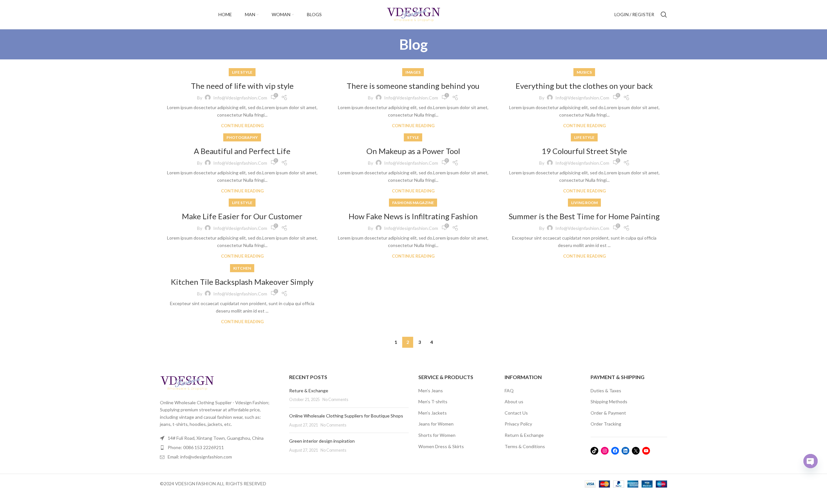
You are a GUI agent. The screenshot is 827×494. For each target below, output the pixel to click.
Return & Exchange (524, 435)
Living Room (584, 202)
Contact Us (516, 413)
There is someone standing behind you (413, 85)
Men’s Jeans (430, 390)
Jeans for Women (436, 424)
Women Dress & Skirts (441, 446)
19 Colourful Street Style (584, 151)
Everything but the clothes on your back (584, 85)
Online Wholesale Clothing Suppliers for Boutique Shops (346, 415)
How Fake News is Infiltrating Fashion (413, 216)
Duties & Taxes (606, 390)
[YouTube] (646, 451)
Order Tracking (606, 424)
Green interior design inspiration (322, 441)
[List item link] (219, 447)
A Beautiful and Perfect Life (242, 151)
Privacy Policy (518, 424)
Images (413, 72)
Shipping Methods (609, 401)
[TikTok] (594, 451)
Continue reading (242, 126)
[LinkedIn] (625, 451)
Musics (584, 72)
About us (514, 401)
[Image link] (187, 382)
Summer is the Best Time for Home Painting (584, 216)
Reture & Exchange (308, 390)
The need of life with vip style (242, 85)
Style (413, 137)
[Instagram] (605, 451)
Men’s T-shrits (432, 401)
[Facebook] (615, 451)
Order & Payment (608, 413)
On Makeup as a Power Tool (413, 151)
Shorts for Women (436, 435)
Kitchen (242, 268)
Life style (242, 72)
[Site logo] (413, 14)
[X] (636, 451)
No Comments (335, 399)
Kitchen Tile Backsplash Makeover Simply (242, 281)
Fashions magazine (413, 202)
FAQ (509, 390)
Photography (242, 137)
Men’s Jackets (432, 413)
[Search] (663, 14)
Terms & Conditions (525, 446)
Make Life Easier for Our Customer (242, 216)
